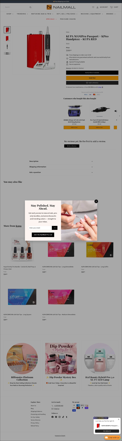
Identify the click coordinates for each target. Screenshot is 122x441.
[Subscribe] (54, 228)
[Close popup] (119, 419)
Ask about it (107, 431)
